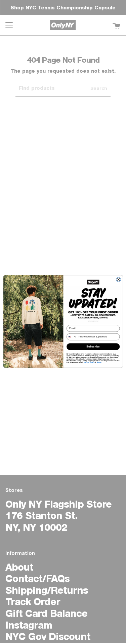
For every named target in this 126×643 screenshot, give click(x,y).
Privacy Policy (88, 362)
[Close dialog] (118, 279)
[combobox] (72, 336)
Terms (98, 362)
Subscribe (93, 346)
